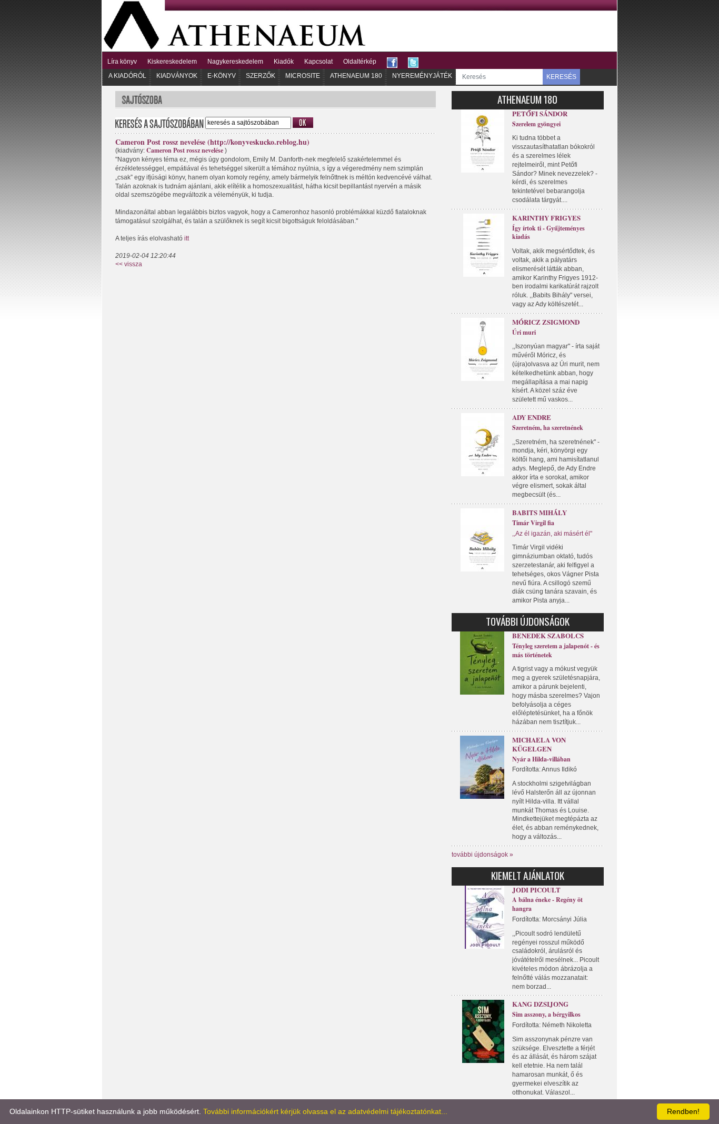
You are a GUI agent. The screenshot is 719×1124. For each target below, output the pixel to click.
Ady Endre (531, 417)
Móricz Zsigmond (546, 322)
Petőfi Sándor (539, 113)
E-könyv (221, 75)
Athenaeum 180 (356, 75)
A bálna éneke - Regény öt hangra (547, 904)
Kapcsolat (318, 61)
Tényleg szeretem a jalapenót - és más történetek (556, 650)
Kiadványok (176, 75)
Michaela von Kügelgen (539, 744)
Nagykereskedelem (235, 61)
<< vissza (128, 264)
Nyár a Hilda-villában (541, 759)
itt (186, 238)
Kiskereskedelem (172, 61)
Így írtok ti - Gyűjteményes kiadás (548, 233)
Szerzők (260, 75)
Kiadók (284, 61)
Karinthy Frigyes (546, 218)
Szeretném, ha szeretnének (547, 427)
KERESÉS (561, 77)
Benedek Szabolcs (548, 635)
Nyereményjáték (422, 75)
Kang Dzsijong (540, 1004)
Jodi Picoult (536, 890)
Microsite (302, 75)
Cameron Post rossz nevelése (184, 150)
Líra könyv (122, 61)
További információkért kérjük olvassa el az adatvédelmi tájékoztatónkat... (325, 1111)
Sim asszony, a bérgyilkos (546, 1014)
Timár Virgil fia (533, 522)
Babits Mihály (539, 512)
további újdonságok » (482, 854)
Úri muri (524, 332)
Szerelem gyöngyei (536, 123)
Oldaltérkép (359, 61)
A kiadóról (127, 75)
